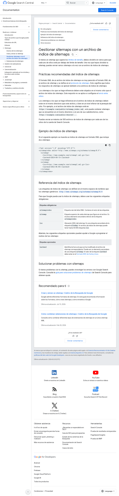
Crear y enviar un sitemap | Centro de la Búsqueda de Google (67, 293)
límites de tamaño (75, 60)
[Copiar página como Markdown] (73, 54)
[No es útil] (110, 23)
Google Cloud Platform (42, 474)
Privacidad (49, 491)
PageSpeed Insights (98, 435)
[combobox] (77, 3)
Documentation (11, 10)
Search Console (107, 10)
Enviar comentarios (101, 30)
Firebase (37, 470)
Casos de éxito (67, 448)
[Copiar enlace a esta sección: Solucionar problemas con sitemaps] (86, 264)
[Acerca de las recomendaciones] (69, 286)
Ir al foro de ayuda (40, 427)
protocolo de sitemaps (80, 83)
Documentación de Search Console (72, 443)
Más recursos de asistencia (44, 442)
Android (37, 463)
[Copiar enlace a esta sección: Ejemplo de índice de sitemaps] (79, 131)
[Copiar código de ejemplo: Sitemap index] (110, 145)
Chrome (37, 467)
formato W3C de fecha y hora (87, 254)
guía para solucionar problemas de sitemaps (74, 272)
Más (43, 3)
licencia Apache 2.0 (77, 353)
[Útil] (106, 23)
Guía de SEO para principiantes (73, 433)
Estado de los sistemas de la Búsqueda (72, 438)
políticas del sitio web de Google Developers (49, 355)
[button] (15, 21)
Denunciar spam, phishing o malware (44, 438)
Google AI (37, 478)
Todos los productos (41, 481)
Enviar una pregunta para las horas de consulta (47, 432)
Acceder (113, 3)
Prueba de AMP (96, 439)
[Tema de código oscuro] (106, 145)
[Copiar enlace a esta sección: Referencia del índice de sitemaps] (83, 183)
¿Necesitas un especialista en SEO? (73, 428)
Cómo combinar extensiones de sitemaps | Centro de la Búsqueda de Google (74, 314)
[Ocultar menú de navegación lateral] (28, 491)
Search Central (25, 2)
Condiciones (38, 491)
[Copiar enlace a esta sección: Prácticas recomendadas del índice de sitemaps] (101, 74)
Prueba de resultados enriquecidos (103, 431)
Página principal (44, 23)
